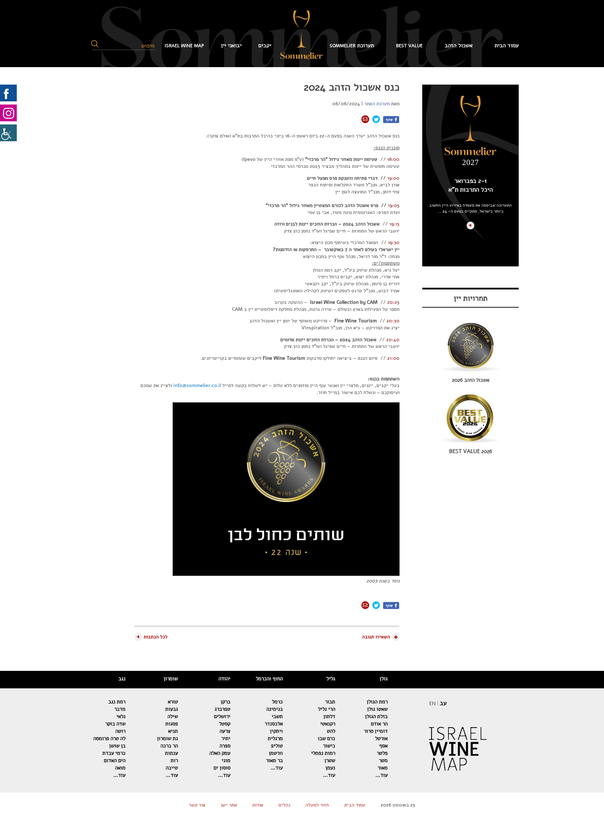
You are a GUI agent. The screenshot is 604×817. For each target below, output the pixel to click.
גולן (384, 678)
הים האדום (114, 760)
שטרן (329, 760)
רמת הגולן (377, 701)
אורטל (381, 738)
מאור (383, 767)
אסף (383, 745)
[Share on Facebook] (391, 119)
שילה (172, 716)
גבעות (171, 708)
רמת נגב (116, 701)
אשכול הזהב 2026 (470, 380)
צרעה (225, 731)
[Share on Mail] (365, 119)
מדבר (119, 708)
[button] (95, 44)
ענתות (171, 753)
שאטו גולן (377, 708)
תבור (330, 701)
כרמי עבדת (113, 753)
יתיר (225, 738)
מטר (383, 760)
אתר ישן (229, 805)
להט (331, 731)
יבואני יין (231, 45)
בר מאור (274, 760)
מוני (226, 760)
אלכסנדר (274, 723)
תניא (173, 731)
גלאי (120, 716)
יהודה (224, 678)
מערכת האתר (377, 103)
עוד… (381, 775)
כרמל (277, 701)
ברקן (225, 701)
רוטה (120, 731)
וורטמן (276, 753)
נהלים (284, 805)
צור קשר (197, 805)
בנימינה (274, 708)
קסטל (224, 723)
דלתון (329, 716)
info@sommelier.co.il (197, 385)
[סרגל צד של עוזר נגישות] (8, 132)
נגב (121, 678)
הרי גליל (326, 708)
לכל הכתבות (155, 636)
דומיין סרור (376, 731)
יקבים (264, 45)
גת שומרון (167, 738)
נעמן (330, 767)
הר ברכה (169, 745)
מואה (120, 767)
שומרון (171, 678)
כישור (329, 745)
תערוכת (352, 45)
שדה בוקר (115, 723)
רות (174, 760)
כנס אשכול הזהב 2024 (352, 87)
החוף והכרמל (269, 678)
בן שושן (117, 745)
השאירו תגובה (376, 636)
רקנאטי (327, 723)
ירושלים (222, 716)
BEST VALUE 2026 (470, 451)
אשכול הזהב (459, 45)
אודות (257, 805)
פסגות (171, 723)
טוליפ (277, 745)
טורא (173, 701)
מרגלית (275, 738)
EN (432, 703)
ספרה (225, 745)
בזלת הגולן (376, 716)
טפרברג (222, 708)
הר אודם (379, 723)
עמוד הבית (507, 45)
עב (443, 703)
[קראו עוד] (470, 225)
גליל (330, 678)
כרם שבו (326, 738)
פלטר (382, 753)
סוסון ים (222, 767)
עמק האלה (219, 753)
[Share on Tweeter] (376, 119)
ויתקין (276, 731)
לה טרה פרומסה (109, 738)
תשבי (277, 716)
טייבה (172, 767)
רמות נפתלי (323, 753)
